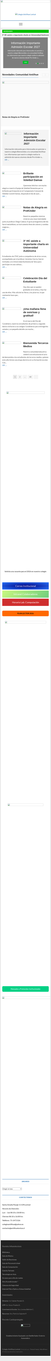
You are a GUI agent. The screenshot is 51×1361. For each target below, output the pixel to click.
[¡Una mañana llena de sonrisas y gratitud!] (11, 312)
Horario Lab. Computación (25, 602)
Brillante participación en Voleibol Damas (33, 177)
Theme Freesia (34, 1349)
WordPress (43, 1349)
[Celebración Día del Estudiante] (11, 282)
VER (25, 62)
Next (47, 31)
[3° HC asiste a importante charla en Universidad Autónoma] (11, 244)
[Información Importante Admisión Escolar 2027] (13, 137)
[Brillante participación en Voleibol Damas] (11, 177)
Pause (40, 31)
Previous (43, 31)
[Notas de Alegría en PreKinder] (25, 97)
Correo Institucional (25, 585)
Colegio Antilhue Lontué (11, 1349)
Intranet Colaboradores (26, 594)
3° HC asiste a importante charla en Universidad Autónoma (26, 35)
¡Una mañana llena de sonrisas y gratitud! (34, 312)
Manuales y (25, 989)
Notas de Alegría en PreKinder (15, 117)
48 (31, 377)
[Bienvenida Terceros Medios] (11, 346)
